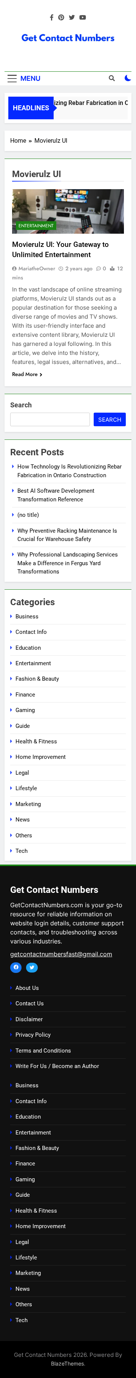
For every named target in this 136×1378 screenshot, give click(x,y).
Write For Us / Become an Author (57, 1066)
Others (23, 835)
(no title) (28, 515)
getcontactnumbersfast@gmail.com (61, 954)
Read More (25, 374)
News (22, 819)
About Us (27, 988)
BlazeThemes (67, 1363)
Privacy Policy (33, 1034)
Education (28, 647)
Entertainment (36, 225)
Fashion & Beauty (37, 678)
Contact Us (29, 1003)
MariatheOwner (37, 268)
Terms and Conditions (43, 1050)
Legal (22, 772)
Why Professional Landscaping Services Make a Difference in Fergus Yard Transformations (67, 563)
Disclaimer (29, 1019)
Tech (21, 851)
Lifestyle (26, 788)
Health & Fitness (36, 741)
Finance (25, 694)
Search (21, 405)
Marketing (28, 804)
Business (27, 616)
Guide (22, 726)
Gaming (25, 710)
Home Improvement (40, 757)
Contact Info (31, 632)
